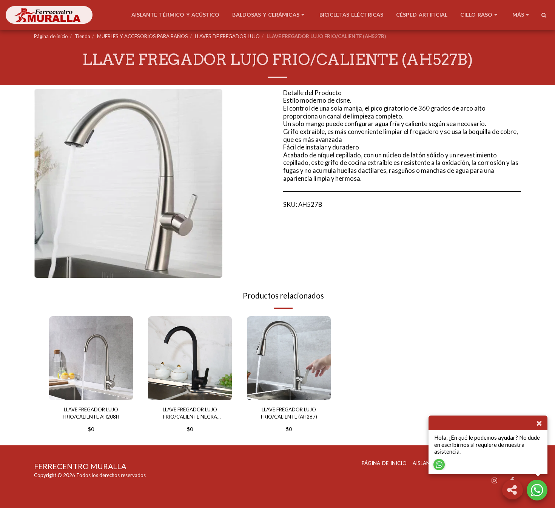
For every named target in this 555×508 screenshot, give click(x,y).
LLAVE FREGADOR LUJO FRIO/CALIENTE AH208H (91, 413)
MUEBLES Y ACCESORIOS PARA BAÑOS (142, 36)
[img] (91, 358)
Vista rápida (91, 390)
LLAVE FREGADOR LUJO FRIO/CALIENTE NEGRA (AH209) (190, 413)
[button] (543, 15)
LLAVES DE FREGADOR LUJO (227, 36)
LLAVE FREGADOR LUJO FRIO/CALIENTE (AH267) (289, 413)
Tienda (82, 36)
